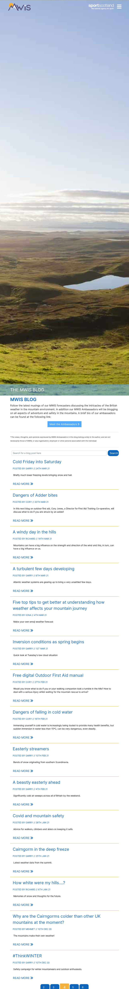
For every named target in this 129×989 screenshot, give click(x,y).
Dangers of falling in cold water (43, 712)
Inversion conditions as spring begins (48, 641)
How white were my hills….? (39, 882)
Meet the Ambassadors (64, 424)
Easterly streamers (31, 748)
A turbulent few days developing (43, 568)
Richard (30, 538)
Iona (28, 615)
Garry (29, 468)
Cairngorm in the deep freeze (41, 849)
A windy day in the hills (34, 531)
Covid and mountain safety (38, 815)
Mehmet (30, 929)
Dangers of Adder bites (35, 495)
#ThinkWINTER (27, 955)
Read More (21, 483)
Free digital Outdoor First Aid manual (48, 675)
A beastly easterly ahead (36, 782)
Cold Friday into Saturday (37, 461)
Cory (29, 502)
